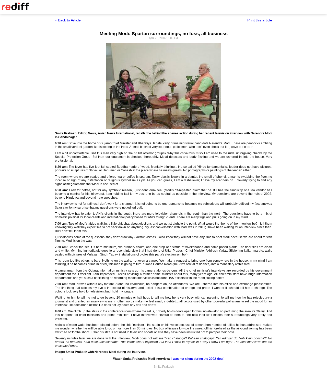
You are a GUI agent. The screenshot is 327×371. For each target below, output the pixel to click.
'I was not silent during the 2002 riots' (197, 359)
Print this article (259, 20)
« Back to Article (68, 20)
